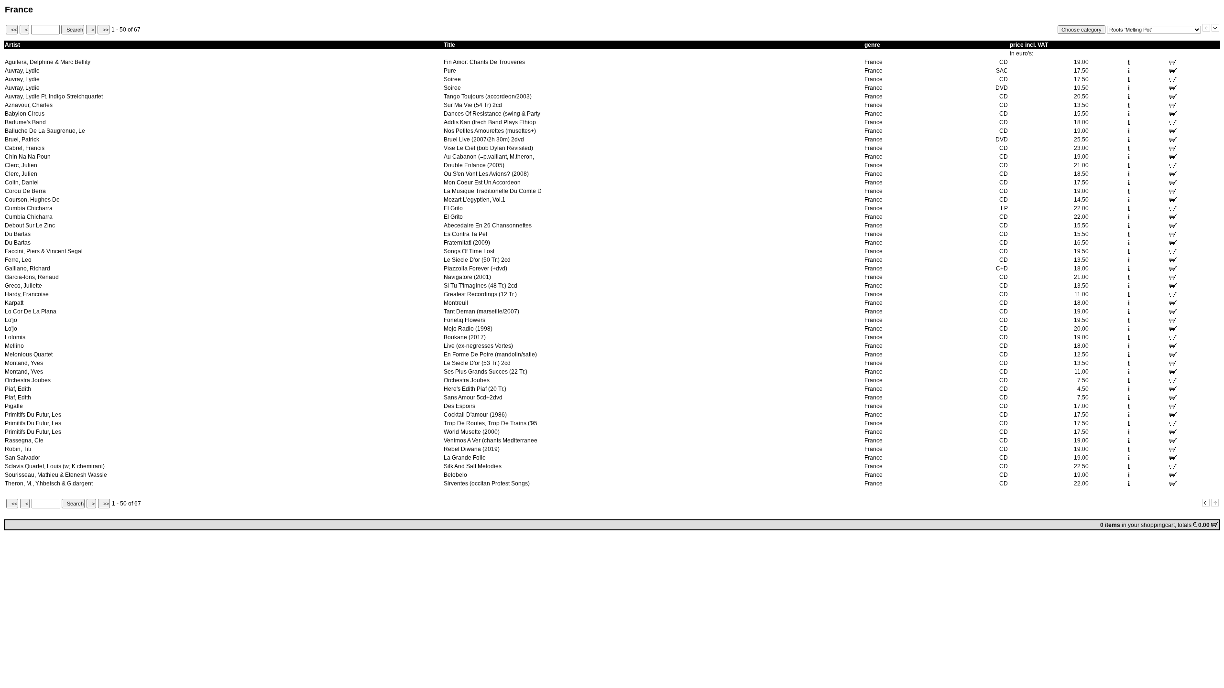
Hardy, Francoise (27, 294)
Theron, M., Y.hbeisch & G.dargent (49, 483)
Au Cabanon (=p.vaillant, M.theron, (489, 156)
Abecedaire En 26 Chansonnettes (488, 225)
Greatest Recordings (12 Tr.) (480, 294)
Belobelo (455, 475)
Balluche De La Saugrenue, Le (45, 131)
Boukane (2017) (465, 337)
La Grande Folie (465, 457)
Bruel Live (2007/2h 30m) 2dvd (484, 139)
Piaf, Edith (18, 389)
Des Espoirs (459, 406)
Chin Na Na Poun (28, 156)
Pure (450, 70)
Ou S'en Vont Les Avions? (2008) (486, 174)
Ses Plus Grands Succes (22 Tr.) (485, 371)
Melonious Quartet (29, 354)
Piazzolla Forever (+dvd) (475, 268)
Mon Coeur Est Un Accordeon (482, 182)
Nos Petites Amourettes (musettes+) (490, 131)
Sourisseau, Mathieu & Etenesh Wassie (56, 475)
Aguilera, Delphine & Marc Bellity (47, 62)
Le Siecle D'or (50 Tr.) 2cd (477, 260)
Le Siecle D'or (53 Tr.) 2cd (477, 363)
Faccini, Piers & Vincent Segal (44, 251)
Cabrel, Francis (24, 148)
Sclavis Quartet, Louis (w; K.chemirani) (55, 466)
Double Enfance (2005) (474, 165)
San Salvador (22, 457)
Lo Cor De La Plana (30, 311)
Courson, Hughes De (32, 199)
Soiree (452, 79)
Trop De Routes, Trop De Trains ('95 (490, 423)
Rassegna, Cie (24, 440)
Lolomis (15, 337)
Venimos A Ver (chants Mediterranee (490, 440)
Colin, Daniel (22, 182)
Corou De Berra (25, 191)
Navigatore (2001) (467, 277)
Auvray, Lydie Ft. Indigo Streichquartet (54, 96)
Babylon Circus (24, 113)
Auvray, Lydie (22, 70)
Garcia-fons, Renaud (32, 277)
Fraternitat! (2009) (467, 242)
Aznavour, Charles (29, 105)
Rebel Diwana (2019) (472, 449)
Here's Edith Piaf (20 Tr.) (475, 389)
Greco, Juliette (23, 285)
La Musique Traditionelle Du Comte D (493, 191)
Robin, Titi (18, 449)
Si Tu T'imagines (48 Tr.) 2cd (480, 285)
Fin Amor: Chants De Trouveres (484, 62)
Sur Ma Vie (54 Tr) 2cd (473, 105)
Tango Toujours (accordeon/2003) (488, 96)
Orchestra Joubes (28, 380)
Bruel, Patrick (22, 139)
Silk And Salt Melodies (473, 466)
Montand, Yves (24, 363)
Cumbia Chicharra (29, 208)
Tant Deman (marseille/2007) (481, 311)
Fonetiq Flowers (464, 320)
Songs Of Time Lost (469, 251)
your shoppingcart (1151, 525)
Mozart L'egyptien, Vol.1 (474, 199)
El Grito (453, 208)
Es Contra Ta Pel (465, 234)
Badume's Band (25, 122)
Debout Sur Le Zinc (30, 225)
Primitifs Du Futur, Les (33, 414)
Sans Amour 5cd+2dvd (473, 397)
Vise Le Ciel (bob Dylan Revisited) (488, 148)
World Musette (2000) (472, 432)
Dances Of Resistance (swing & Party (492, 113)
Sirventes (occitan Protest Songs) (487, 483)
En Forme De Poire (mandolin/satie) (490, 354)
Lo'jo (11, 320)
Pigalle (14, 406)
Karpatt (14, 303)
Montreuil (456, 303)
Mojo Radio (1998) (468, 328)
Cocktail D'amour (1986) (475, 414)
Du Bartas (18, 234)
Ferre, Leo (18, 260)
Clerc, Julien (21, 165)
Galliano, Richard (27, 268)
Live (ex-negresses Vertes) (478, 346)
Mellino (14, 346)
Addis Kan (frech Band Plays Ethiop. (490, 122)
